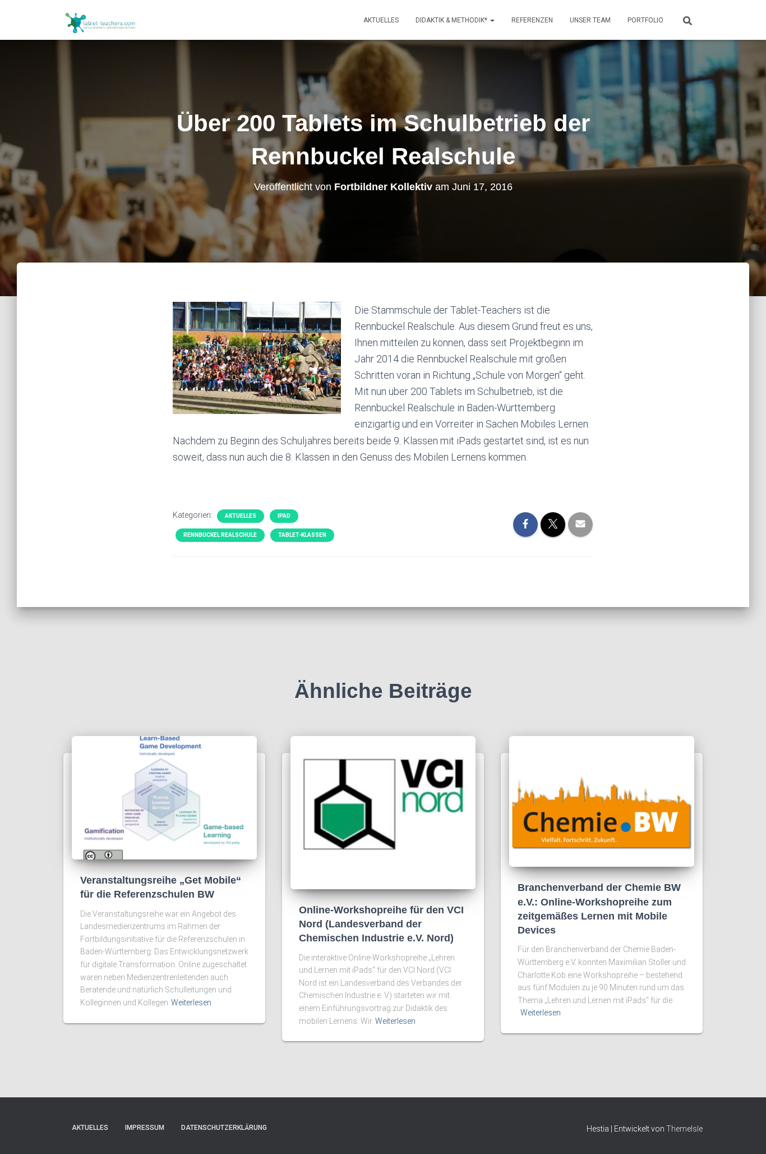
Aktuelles (381, 20)
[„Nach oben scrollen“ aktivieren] (744, 1132)
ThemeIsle (684, 1128)
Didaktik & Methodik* (452, 20)
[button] (492, 20)
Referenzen (532, 20)
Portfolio (645, 20)
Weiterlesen (191, 1002)
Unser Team (590, 20)
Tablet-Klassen (302, 535)
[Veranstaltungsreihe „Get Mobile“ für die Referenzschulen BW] (164, 797)
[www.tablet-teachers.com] (100, 20)
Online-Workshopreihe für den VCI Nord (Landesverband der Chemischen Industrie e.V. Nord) (381, 924)
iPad (284, 516)
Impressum (144, 1128)
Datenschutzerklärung (224, 1128)
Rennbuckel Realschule (220, 535)
